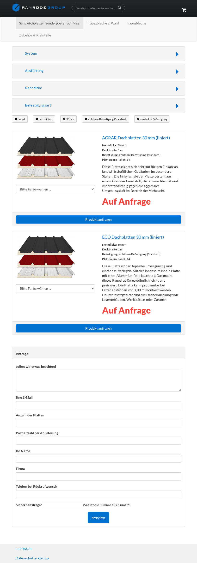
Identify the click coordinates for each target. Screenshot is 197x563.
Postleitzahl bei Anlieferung (37, 433)
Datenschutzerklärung (32, 558)
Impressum (24, 548)
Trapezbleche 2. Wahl (103, 23)
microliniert (45, 119)
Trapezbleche (136, 23)
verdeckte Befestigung (153, 119)
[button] (98, 54)
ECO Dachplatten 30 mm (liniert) (133, 237)
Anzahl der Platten (30, 415)
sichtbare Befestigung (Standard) (106, 119)
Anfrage (22, 354)
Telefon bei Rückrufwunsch (36, 486)
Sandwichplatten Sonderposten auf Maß (49, 23)
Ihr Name (23, 451)
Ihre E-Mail (24, 397)
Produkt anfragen (98, 219)
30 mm (70, 119)
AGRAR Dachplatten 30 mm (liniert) (136, 137)
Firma (20, 469)
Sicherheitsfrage (29, 505)
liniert (21, 119)
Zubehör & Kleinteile (35, 35)
